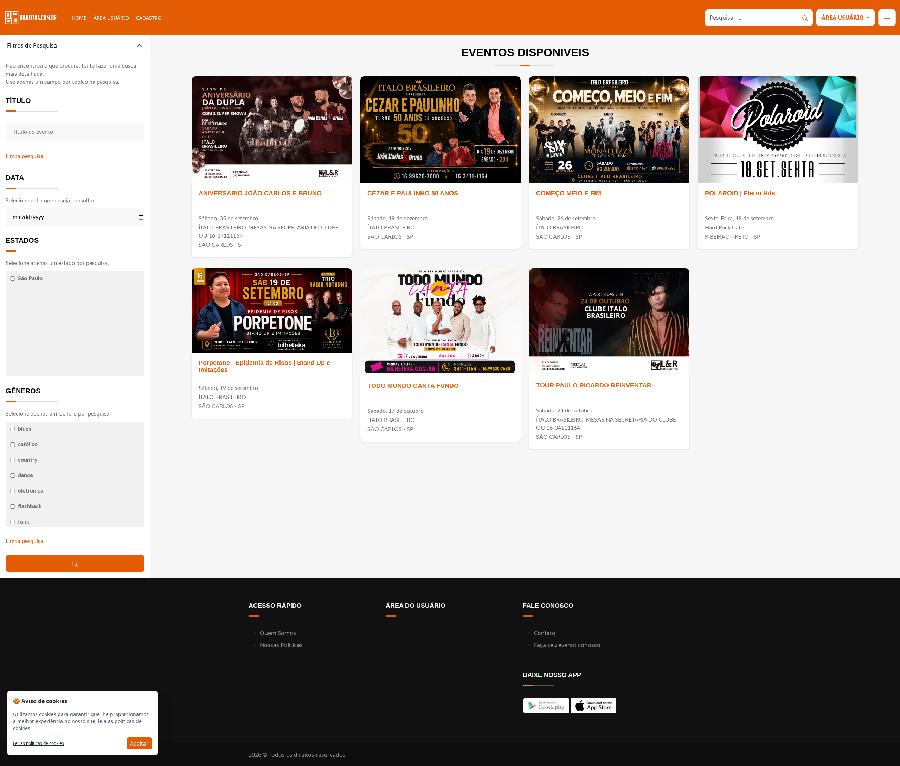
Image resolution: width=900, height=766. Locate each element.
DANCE (25, 475)
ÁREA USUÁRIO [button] (843, 17)
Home (79, 17)
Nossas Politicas (281, 645)
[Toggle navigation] (887, 17)
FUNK (24, 522)
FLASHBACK (30, 506)
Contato (544, 633)
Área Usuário (111, 17)
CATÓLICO (28, 444)
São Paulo (30, 278)
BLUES (24, 429)
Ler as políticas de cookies (38, 743)
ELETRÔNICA (30, 491)
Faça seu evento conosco (567, 645)
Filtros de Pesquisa (32, 45)
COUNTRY (27, 460)
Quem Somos (278, 633)
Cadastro (149, 17)
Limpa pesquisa (24, 156)
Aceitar (139, 743)
